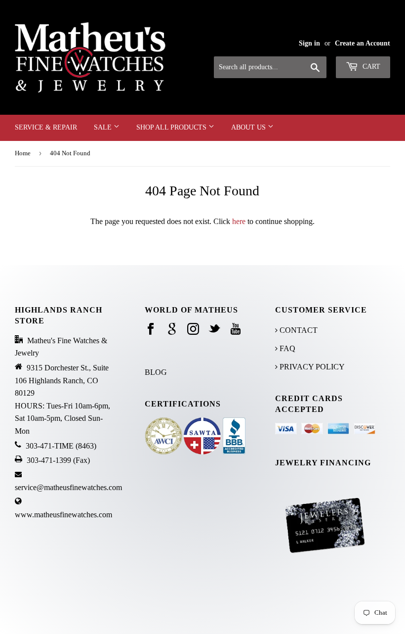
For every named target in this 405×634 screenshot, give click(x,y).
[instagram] (193, 329)
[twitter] (214, 329)
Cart (370, 66)
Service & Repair (46, 127)
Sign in (309, 43)
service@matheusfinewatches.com (68, 487)
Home (23, 153)
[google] (172, 329)
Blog (156, 372)
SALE (104, 127)
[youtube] (236, 329)
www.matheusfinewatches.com (63, 514)
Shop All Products (172, 127)
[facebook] (151, 329)
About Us (249, 127)
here (238, 221)
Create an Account (362, 43)
